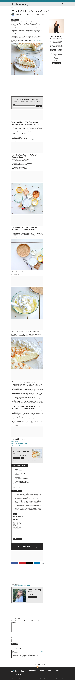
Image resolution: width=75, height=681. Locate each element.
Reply (42, 651)
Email (14, 104)
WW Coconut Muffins (15, 445)
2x (23, 465)
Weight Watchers (27, 585)
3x (25, 465)
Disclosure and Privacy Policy (44, 678)
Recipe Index (32, 670)
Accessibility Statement (52, 678)
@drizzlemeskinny (27, 547)
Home (12, 7)
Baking (16, 585)
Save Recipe (39, 106)
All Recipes (16, 7)
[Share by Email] (18, 458)
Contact (49, 670)
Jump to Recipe (15, 19)
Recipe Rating (14, 633)
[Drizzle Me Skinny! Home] (19, 4)
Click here (35, 139)
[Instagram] (29, 594)
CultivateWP (61, 678)
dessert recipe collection (37, 40)
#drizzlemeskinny (35, 547)
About (57, 670)
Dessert (19, 585)
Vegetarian (23, 585)
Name (12, 636)
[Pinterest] (33, 594)
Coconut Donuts (14, 441)
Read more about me (56, 63)
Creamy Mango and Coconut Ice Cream (19, 443)
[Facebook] (31, 594)
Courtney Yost (19, 14)
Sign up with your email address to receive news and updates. (37, 0)
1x (21, 465)
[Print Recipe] (22, 458)
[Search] (63, 4)
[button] (22, 14)
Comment (13, 622)
